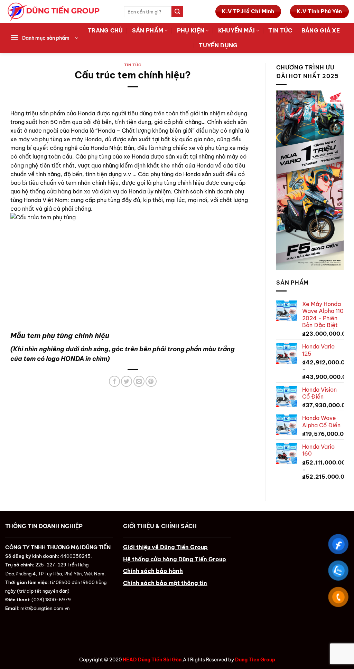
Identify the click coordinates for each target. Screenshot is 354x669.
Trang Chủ (105, 30)
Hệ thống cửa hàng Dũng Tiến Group (174, 559)
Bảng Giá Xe (320, 30)
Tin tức (280, 30)
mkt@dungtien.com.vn (44, 608)
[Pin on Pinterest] (151, 381)
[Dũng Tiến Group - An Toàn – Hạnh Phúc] (59, 11)
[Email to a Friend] (139, 381)
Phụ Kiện (191, 30)
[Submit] (177, 11)
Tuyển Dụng (218, 45)
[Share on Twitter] (126, 381)
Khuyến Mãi (236, 30)
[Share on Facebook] (114, 381)
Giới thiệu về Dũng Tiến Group (165, 547)
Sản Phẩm (148, 30)
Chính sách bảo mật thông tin (165, 583)
